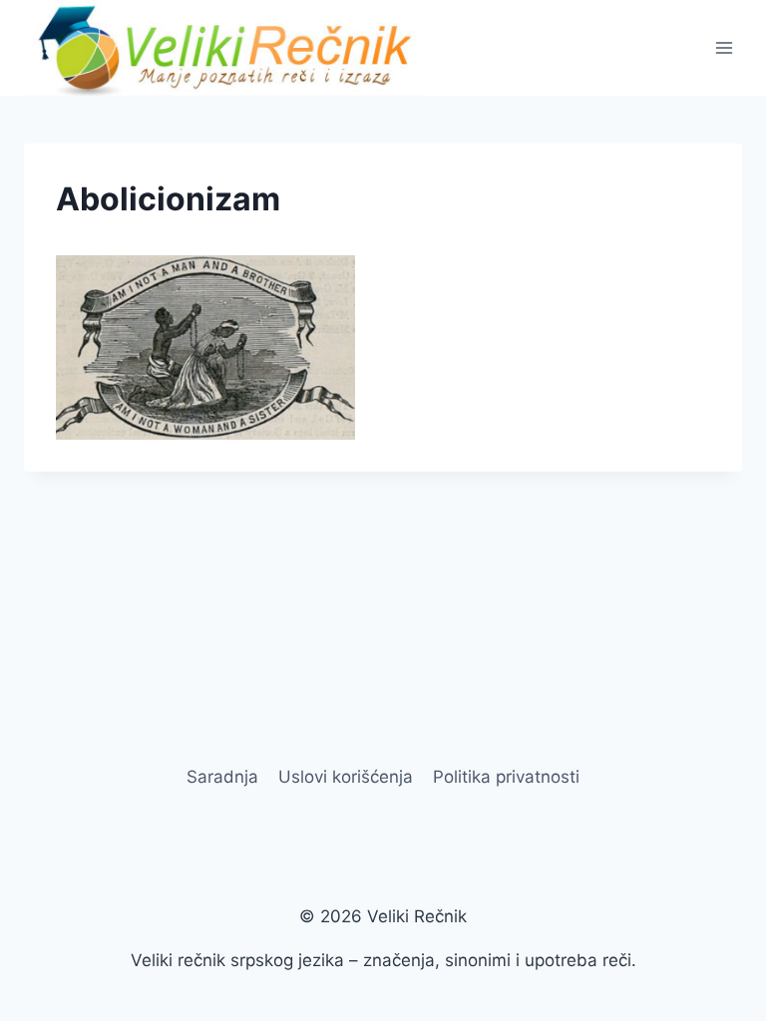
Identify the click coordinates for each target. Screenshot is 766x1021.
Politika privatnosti (506, 777)
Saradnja (222, 777)
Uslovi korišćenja (345, 777)
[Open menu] (723, 47)
